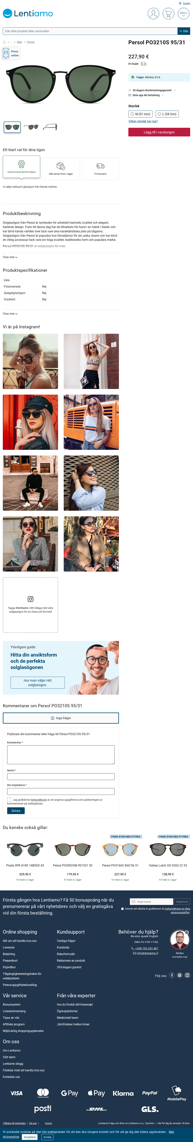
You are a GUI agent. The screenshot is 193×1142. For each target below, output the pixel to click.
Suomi (186, 3)
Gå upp (33, 1123)
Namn (11, 770)
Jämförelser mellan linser (73, 1024)
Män (19, 42)
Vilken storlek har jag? (143, 121)
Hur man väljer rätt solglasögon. (38, 682)
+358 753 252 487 (146, 948)
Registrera (182, 901)
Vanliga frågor (66, 941)
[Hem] (4, 42)
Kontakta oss (11, 1077)
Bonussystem (11, 1004)
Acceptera (30, 1137)
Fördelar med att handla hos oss (23, 1070)
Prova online (15, 53)
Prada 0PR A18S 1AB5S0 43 (25, 865)
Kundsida (63, 947)
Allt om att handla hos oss (20, 941)
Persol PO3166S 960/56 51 (120, 865)
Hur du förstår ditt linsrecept (75, 1004)
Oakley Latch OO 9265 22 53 (168, 865)
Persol (30, 42)
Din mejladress (17, 785)
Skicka (15, 811)
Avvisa (47, 1137)
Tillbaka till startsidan (14, 1123)
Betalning (9, 954)
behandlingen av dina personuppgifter (177, 910)
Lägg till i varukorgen (159, 132)
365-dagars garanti (69, 967)
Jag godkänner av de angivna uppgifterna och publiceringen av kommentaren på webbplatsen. (55, 801)
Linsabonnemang (14, 1011)
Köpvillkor (9, 967)
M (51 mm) (142, 114)
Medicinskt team (67, 1018)
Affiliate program (14, 1024)
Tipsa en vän (11, 1018)
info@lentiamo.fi (147, 953)
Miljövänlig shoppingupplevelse (23, 1031)
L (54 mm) (169, 114)
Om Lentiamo (11, 1051)
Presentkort (10, 960)
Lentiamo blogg (13, 1064)
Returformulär (66, 954)
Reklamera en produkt (71, 960)
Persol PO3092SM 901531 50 (72, 865)
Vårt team (9, 1057)
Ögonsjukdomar (67, 1011)
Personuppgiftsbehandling (20, 985)
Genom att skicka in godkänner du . (157, 910)
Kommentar (15, 742)
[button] (12, 127)
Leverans (9, 947)
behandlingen (39, 799)
